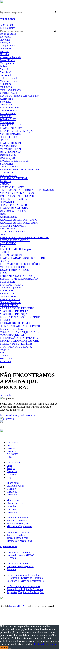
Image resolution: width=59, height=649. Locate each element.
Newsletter (12, 454)
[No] (10, 648)
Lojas (9, 445)
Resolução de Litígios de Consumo (25, 578)
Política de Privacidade (46, 644)
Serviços (11, 448)
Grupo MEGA (16, 606)
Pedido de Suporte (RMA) (20, 555)
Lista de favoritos (15, 485)
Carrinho (11, 488)
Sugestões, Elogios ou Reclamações (25, 580)
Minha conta (13, 482)
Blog (9, 456)
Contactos (12, 451)
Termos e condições (17, 520)
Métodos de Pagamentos (19, 526)
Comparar (12, 494)
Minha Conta (7, 18)
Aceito (4, 647)
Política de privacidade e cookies (23, 575)
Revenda (11, 557)
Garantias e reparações (18, 552)
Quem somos (13, 442)
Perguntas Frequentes (18, 517)
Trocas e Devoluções (17, 523)
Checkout (12, 491)
